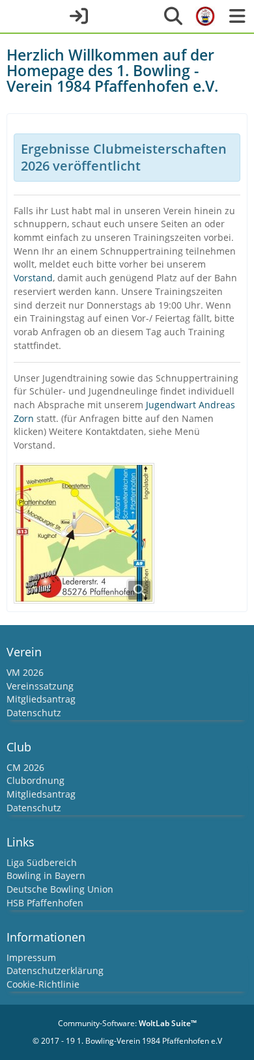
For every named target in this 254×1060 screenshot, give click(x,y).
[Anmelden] (79, 16)
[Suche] (173, 16)
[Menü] (237, 16)
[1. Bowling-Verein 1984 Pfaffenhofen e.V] (205, 16)
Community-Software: (127, 1023)
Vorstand (33, 278)
